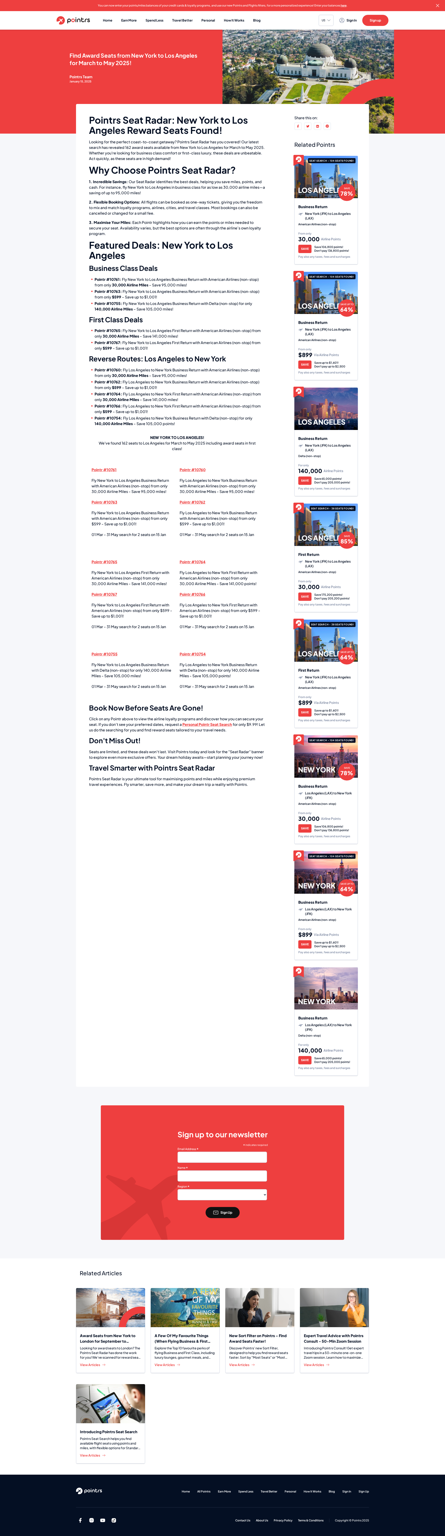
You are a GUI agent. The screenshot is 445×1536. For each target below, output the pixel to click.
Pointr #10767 (107, 342)
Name (183, 1168)
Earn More (129, 20)
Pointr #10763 (107, 291)
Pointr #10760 (108, 370)
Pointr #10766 (107, 406)
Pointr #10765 (107, 330)
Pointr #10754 (108, 418)
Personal (208, 20)
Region (184, 1186)
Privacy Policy (283, 1520)
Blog (257, 20)
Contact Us (242, 1520)
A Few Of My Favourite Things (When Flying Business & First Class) (181, 1338)
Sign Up (226, 1212)
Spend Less (154, 20)
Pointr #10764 (108, 394)
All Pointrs (203, 1491)
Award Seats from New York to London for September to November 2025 (107, 1338)
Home (107, 20)
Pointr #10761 (107, 279)
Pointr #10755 (108, 303)
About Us (262, 1520)
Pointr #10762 (107, 382)
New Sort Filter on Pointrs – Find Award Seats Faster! (258, 1338)
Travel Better (182, 20)
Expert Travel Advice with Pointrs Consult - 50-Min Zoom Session (333, 1338)
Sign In (346, 1491)
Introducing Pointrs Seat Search (108, 1431)
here (343, 5)
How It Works (234, 20)
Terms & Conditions (311, 1520)
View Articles (90, 1365)
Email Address (188, 1149)
